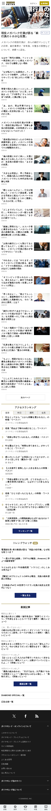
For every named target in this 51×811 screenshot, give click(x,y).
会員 (44, 412)
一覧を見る (26, 595)
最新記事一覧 (25, 683)
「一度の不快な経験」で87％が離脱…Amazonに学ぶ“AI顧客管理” (25, 559)
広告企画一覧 (7, 701)
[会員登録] (44, 3)
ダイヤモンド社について (11, 789)
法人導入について (8, 772)
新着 (5, 809)
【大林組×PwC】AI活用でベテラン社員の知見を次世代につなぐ (25, 586)
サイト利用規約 (7, 746)
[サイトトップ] (10, 3)
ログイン (33, 3)
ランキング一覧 (25, 530)
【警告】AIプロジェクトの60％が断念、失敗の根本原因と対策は (25, 577)
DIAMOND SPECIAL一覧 (12, 695)
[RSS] (37, 716)
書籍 (46, 809)
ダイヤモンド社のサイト (11, 780)
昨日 (20, 412)
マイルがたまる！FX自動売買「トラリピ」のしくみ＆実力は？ (25, 568)
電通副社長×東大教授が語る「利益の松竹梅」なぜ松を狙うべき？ (25, 551)
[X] (14, 716)
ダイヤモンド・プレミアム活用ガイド (16, 741)
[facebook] (25, 716)
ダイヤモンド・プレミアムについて (15, 737)
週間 (32, 412)
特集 (35, 809)
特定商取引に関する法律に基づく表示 (16, 750)
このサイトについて (9, 732)
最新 (7, 412)
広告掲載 (4, 764)
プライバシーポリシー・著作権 (13, 755)
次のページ (25, 397)
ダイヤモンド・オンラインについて (16, 726)
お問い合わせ (6, 768)
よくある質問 (6, 759)
